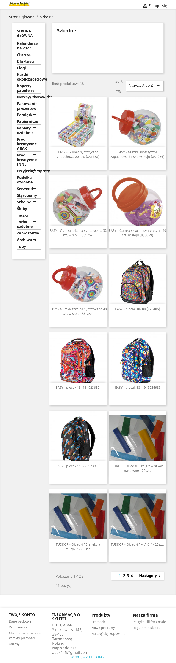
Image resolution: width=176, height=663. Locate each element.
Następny (150, 576)
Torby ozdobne (25, 224)
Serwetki (25, 188)
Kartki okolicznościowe (29, 77)
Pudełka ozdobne (25, 180)
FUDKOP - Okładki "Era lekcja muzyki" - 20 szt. (78, 546)
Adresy (14, 644)
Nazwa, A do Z (145, 86)
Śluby (22, 208)
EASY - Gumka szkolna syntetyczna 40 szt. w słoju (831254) (78, 311)
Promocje (98, 622)
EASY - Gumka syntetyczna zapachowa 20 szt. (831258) (78, 154)
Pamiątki (25, 115)
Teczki (22, 215)
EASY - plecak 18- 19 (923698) (137, 387)
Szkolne (24, 202)
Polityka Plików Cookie (149, 622)
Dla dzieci (25, 61)
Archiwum (26, 239)
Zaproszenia (28, 233)
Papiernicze (27, 121)
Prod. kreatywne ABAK (27, 144)
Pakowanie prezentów (27, 106)
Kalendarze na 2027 (27, 46)
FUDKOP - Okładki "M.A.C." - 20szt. (137, 544)
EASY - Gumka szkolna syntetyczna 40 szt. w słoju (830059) (137, 232)
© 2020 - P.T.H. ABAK (88, 657)
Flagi (21, 68)
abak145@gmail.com (70, 652)
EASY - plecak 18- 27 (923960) (78, 466)
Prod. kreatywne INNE (27, 160)
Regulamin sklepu (146, 627)
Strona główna (25, 33)
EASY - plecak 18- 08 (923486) (137, 309)
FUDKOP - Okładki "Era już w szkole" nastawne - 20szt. (137, 468)
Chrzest (24, 54)
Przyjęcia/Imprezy (29, 171)
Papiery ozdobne (25, 130)
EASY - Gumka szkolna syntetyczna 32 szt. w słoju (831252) (78, 232)
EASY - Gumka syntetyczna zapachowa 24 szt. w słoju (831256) (137, 154)
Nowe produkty (103, 627)
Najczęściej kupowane (108, 633)
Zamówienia (18, 627)
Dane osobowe (20, 621)
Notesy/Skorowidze (29, 97)
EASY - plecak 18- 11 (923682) (78, 387)
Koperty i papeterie (25, 88)
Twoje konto (22, 614)
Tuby (21, 246)
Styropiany (27, 195)
